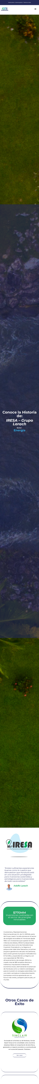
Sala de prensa (11, 2)
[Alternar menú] (35, 9)
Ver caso (19, 1055)
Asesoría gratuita (19, 2)
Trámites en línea (27, 2)
